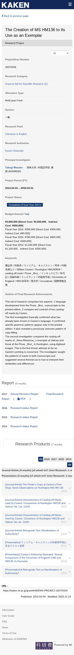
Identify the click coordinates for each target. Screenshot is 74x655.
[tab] (38, 444)
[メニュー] (69, 4)
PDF (23, 398)
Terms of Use (9, 633)
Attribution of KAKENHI (14, 639)
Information (8, 610)
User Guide (8, 615)
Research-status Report (24, 408)
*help (26, 214)
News (5, 627)
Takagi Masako (14, 167)
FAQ (4, 621)
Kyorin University (14, 150)
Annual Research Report (24, 394)
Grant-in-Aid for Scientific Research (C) (26, 83)
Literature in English (16, 134)
